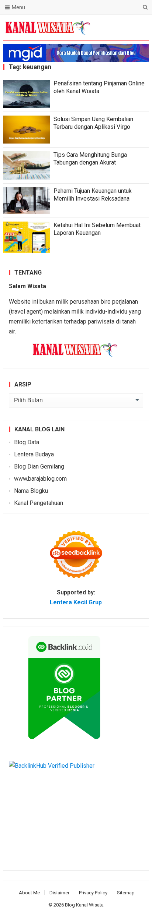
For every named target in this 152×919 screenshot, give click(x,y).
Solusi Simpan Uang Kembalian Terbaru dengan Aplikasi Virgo (93, 123)
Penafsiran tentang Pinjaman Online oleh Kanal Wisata (99, 87)
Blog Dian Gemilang (39, 466)
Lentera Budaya (34, 454)
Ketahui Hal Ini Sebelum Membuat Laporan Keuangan (97, 229)
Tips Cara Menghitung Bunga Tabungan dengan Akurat (90, 158)
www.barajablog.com (40, 478)
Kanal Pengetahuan (38, 502)
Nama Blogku (31, 490)
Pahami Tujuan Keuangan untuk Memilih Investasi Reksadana (92, 194)
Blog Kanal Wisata (84, 905)
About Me (29, 892)
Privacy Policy (93, 892)
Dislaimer (59, 892)
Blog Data (26, 442)
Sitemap (126, 892)
